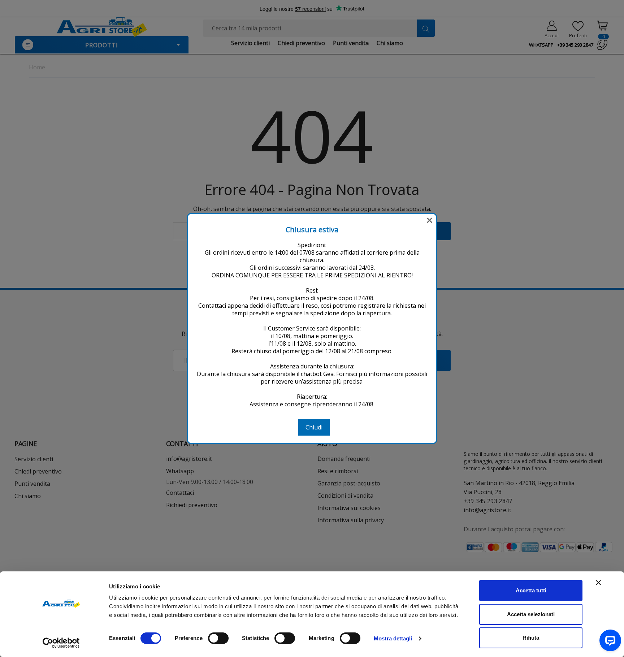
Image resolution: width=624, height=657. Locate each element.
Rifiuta (531, 638)
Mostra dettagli (393, 638)
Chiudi (314, 427)
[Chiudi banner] (598, 582)
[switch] (218, 638)
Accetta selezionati (531, 614)
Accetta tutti (531, 590)
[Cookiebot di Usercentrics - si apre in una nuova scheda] (61, 642)
